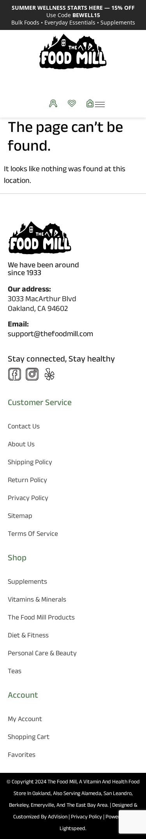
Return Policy (27, 481)
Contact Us (24, 427)
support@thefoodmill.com (50, 335)
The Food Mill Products (41, 619)
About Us (21, 445)
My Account (25, 720)
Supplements (27, 583)
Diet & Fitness (28, 636)
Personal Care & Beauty (42, 654)
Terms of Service (33, 535)
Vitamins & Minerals (37, 601)
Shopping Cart (28, 738)
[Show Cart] (92, 103)
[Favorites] (74, 103)
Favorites (21, 756)
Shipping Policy (30, 463)
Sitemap (20, 517)
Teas (14, 672)
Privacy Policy (28, 499)
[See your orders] (55, 103)
